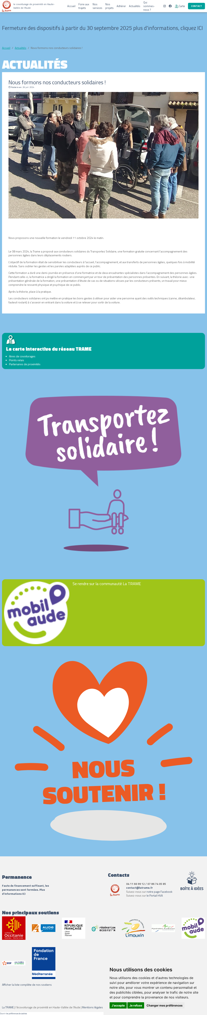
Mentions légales (92, 1007)
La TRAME (8, 1007)
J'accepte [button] (118, 1005)
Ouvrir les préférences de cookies (13, 1013)
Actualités (134, 6)
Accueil (71, 6)
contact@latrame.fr (139, 887)
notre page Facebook (159, 891)
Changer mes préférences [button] (165, 1005)
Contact (196, 6)
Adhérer (121, 6)
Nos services (97, 6)
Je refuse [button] (135, 1005)
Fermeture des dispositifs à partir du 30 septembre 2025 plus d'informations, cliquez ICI (102, 28)
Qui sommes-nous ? (149, 6)
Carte (182, 6)
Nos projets (109, 6)
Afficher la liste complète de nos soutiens (27, 984)
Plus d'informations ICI (23, 891)
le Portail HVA (155, 895)
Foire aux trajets (83, 6)
